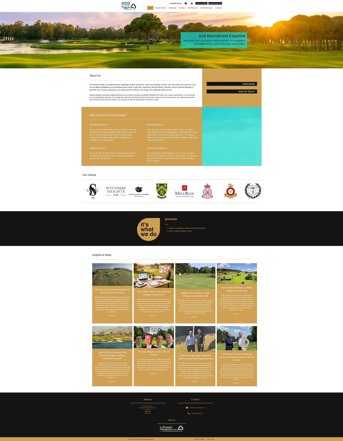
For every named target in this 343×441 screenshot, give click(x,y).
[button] (232, 84)
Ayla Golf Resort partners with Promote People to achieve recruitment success (112, 355)
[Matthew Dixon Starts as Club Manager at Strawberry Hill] (195, 276)
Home (150, 8)
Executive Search (160, 8)
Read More (112, 315)
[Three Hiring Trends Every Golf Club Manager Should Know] (154, 275)
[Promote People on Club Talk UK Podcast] (154, 337)
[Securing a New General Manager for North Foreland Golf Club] (112, 274)
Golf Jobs (182, 8)
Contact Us (218, 8)
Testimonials (173, 8)
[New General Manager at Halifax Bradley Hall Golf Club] (237, 273)
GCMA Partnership (206, 8)
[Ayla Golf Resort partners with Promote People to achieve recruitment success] (112, 337)
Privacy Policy (211, 439)
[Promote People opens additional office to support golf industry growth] (195, 339)
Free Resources (193, 8)
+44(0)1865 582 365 (175, 3)
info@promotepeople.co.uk (197, 407)
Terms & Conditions (199, 439)
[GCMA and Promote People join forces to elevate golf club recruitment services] (237, 338)
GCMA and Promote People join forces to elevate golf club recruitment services (237, 357)
